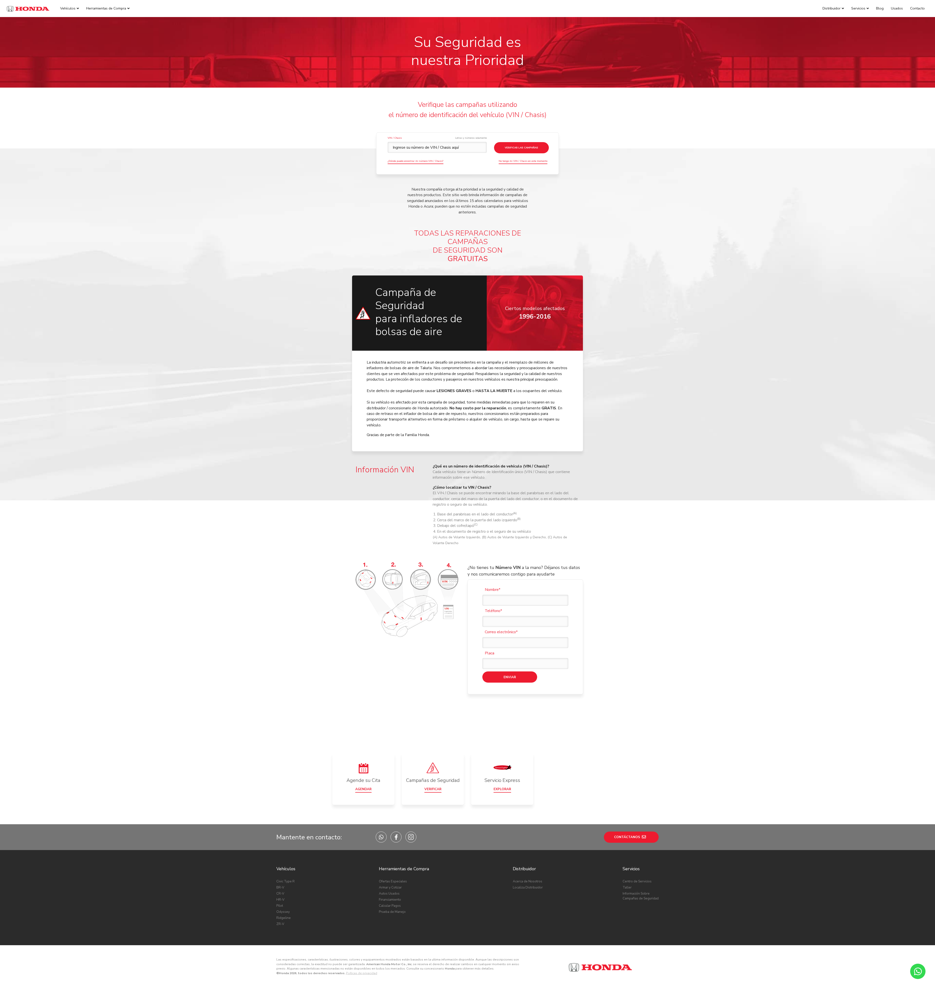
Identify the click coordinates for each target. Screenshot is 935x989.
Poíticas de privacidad (361, 973)
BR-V (280, 887)
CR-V (280, 893)
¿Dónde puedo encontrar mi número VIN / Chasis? (415, 161)
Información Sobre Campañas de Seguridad (641, 896)
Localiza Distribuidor (528, 887)
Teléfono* (493, 611)
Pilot (279, 905)
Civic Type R (285, 881)
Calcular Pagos (390, 905)
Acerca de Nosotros (527, 881)
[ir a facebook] (396, 837)
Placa (489, 653)
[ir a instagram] (410, 837)
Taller (627, 887)
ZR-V (280, 924)
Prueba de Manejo (392, 911)
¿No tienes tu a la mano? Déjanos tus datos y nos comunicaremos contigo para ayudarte (524, 571)
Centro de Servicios (637, 881)
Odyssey (283, 911)
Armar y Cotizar (390, 887)
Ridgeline (283, 918)
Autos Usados (389, 893)
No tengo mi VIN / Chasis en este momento (523, 161)
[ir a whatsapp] (381, 837)
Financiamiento (390, 899)
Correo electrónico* (501, 632)
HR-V (280, 899)
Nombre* (492, 589)
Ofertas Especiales (393, 881)
